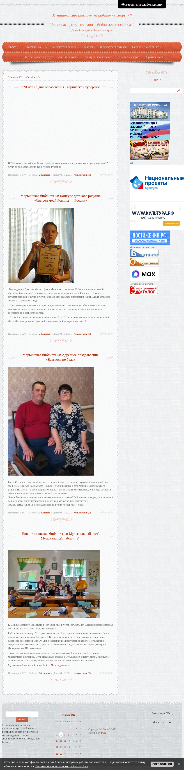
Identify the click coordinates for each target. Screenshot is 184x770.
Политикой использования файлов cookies (61, 766)
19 (65, 747)
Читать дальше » (60, 665)
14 (73, 740)
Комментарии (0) (82, 174)
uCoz (103, 732)
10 (57, 740)
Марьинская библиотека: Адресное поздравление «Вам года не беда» (60, 357)
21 (73, 747)
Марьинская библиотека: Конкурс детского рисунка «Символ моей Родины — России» (60, 198)
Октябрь (30, 77)
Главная (12, 77)
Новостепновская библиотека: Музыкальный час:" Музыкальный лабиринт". (60, 536)
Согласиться (162, 764)
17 (57, 747)
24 (57, 753)
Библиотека (44, 174)
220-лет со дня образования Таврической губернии (60, 86)
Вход (169, 713)
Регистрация (158, 713)
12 (65, 740)
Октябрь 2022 (68, 714)
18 (61, 747)
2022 (21, 77)
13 (69, 740)
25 (61, 753)
